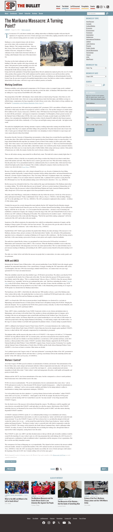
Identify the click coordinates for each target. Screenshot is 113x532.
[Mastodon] (54, 522)
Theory (88, 55)
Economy (89, 28)
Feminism (89, 32)
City (89, 117)
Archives (34, 14)
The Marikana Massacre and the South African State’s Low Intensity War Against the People (42, 500)
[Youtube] (64, 522)
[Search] (107, 13)
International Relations (93, 39)
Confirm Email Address (93, 110)
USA (87, 57)
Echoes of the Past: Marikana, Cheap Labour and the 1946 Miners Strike (96, 500)
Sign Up (90, 130)
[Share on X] (61, 469)
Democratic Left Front (59, 455)
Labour (7, 30)
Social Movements (92, 50)
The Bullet (65, 6)
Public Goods (90, 48)
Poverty (88, 46)
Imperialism (89, 35)
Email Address (90, 103)
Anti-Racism (90, 21)
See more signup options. (98, 99)
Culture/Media (90, 26)
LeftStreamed (75, 6)
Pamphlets (85, 6)
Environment (90, 30)
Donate (41, 14)
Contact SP (68, 518)
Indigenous (89, 37)
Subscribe (27, 14)
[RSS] (108, 7)
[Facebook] (98, 7)
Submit (21, 14)
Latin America (90, 44)
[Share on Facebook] (57, 469)
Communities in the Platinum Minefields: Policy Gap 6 (27, 103)
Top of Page (82, 518)
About (58, 6)
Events (92, 6)
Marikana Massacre (10, 461)
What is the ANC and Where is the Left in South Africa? (16, 500)
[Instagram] (101, 7)
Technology (89, 52)
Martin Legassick (26, 30)
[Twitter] (104, 7)
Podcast (52, 518)
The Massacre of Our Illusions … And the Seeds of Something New (69, 502)
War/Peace (89, 59)
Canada (88, 24)
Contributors (13, 14)
